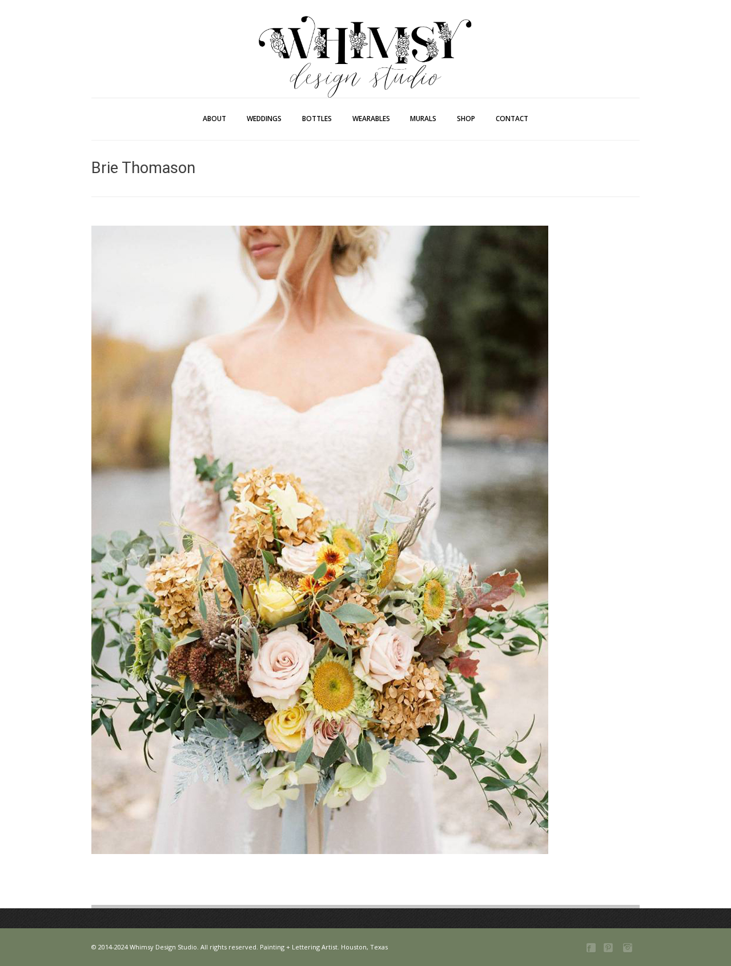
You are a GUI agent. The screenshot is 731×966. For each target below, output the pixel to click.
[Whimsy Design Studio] (365, 33)
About (214, 118)
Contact (512, 118)
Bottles (317, 118)
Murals (423, 118)
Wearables (371, 118)
